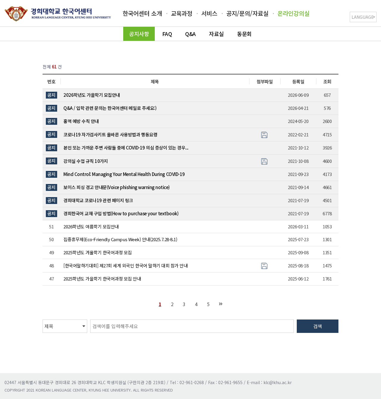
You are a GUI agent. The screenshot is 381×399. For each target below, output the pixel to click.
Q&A (190, 34)
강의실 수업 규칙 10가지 (85, 161)
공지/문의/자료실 (247, 13)
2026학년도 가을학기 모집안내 (91, 95)
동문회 (244, 34)
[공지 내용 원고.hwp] (264, 265)
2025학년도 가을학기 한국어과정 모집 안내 (102, 278)
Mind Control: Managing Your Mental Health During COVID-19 (124, 174)
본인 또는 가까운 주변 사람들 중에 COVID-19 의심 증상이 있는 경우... (125, 147)
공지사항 (139, 34)
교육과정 (181, 13)
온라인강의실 (293, 13)
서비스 (209, 13)
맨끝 (220, 304)
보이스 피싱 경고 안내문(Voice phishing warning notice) (116, 187)
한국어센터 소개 (142, 13)
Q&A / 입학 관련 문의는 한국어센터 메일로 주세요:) (109, 108)
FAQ (167, 34)
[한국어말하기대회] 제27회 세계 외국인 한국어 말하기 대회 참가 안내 (125, 265)
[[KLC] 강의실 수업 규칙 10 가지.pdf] (264, 161)
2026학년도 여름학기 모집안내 (91, 226)
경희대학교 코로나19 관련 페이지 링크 (98, 200)
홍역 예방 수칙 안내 (81, 121)
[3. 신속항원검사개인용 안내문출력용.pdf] (264, 134)
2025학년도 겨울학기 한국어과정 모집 (97, 252)
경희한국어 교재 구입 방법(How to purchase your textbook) (120, 213)
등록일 (298, 81)
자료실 (216, 34)
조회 (327, 81)
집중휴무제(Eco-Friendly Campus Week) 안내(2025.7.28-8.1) (120, 239)
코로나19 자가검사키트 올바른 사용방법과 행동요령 (110, 134)
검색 (317, 326)
